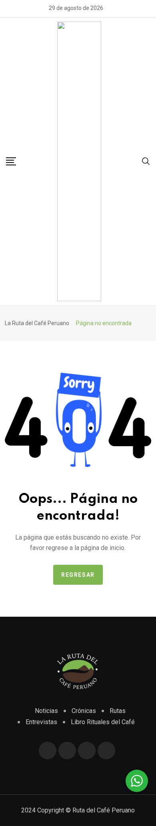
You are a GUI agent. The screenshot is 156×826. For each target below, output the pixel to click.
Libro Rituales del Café (103, 722)
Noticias (46, 711)
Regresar (78, 575)
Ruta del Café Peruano (103, 810)
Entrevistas (41, 722)
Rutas (118, 711)
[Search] (146, 161)
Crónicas (84, 711)
